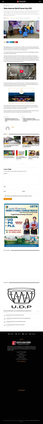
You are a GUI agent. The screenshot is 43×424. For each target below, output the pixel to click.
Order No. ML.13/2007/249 (34, 420)
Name (5, 186)
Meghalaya (11, 5)
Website (23, 191)
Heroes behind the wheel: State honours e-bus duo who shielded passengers (33, 157)
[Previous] (20, 164)
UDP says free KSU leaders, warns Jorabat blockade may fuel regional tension (21, 157)
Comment (6, 173)
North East (7, 5)
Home (4, 5)
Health (25, 18)
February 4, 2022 (12, 18)
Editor (8, 18)
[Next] (22, 164)
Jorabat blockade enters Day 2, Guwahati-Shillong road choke (16, 321)
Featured (18, 18)
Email (5, 191)
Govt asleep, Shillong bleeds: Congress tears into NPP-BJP (15, 324)
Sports (6, 154)
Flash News (22, 18)
